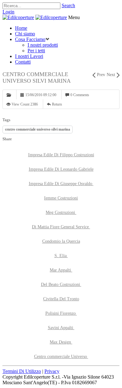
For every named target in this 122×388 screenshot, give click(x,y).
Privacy (51, 371)
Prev (101, 74)
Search (68, 5)
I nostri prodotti (43, 45)
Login (8, 11)
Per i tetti (36, 50)
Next (111, 74)
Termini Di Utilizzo (22, 371)
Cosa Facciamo (30, 39)
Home (21, 28)
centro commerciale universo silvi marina (37, 129)
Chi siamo (25, 33)
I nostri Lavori (29, 56)
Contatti (23, 62)
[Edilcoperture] (18, 17)
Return (57, 104)
